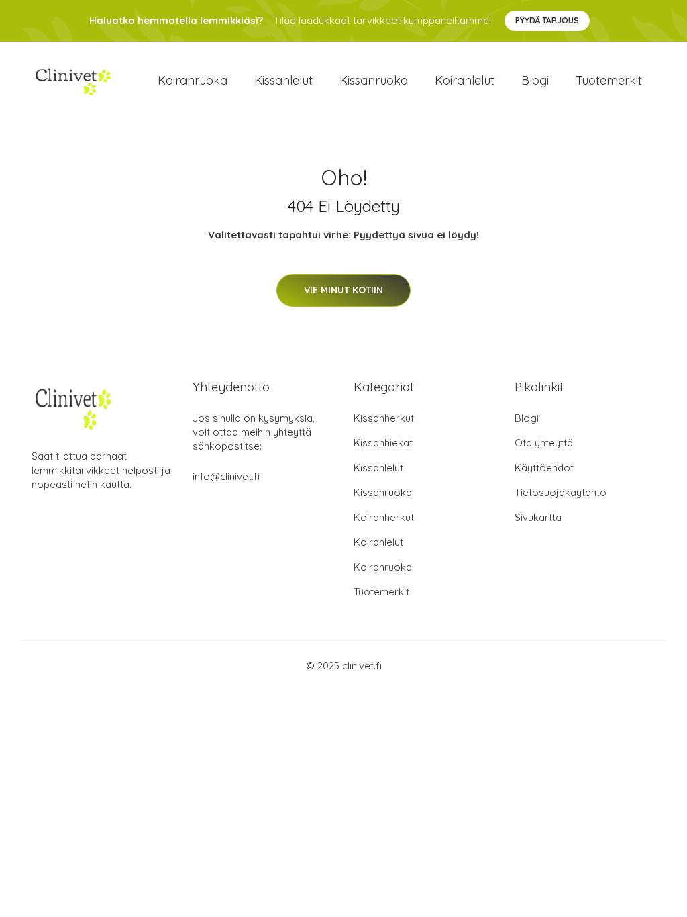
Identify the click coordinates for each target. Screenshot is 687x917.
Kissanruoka (373, 80)
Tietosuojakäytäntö (560, 492)
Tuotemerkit (609, 80)
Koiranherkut (384, 517)
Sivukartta (538, 517)
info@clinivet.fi (226, 476)
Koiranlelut (464, 80)
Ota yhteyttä (544, 442)
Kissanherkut (384, 418)
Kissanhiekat (383, 442)
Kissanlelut (283, 80)
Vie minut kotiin (343, 290)
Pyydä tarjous (547, 20)
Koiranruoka (192, 80)
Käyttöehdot (544, 467)
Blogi (535, 80)
